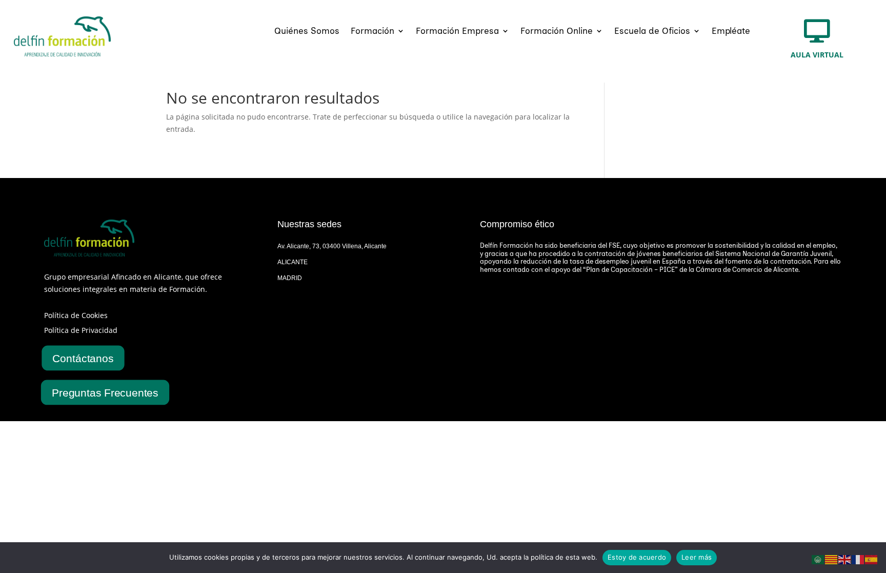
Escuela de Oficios (652, 31)
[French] (858, 559)
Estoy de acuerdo (637, 557)
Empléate (731, 31)
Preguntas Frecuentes (105, 392)
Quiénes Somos (306, 31)
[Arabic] (818, 559)
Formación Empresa (457, 31)
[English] (845, 559)
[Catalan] (831, 559)
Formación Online (556, 31)
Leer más (696, 557)
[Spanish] (871, 559)
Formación (372, 31)
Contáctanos (83, 357)
